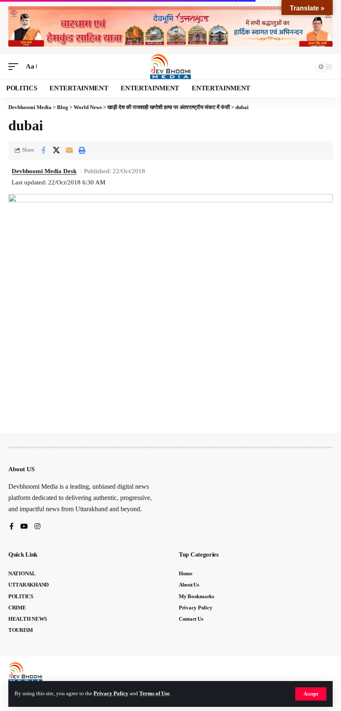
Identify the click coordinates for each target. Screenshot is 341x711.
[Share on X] (56, 150)
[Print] (82, 150)
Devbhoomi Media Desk (44, 171)
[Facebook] (11, 527)
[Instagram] (37, 527)
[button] (310, 694)
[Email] (69, 150)
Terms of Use (154, 693)
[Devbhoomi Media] (170, 66)
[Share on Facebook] (43, 150)
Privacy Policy (111, 693)
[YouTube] (24, 527)
